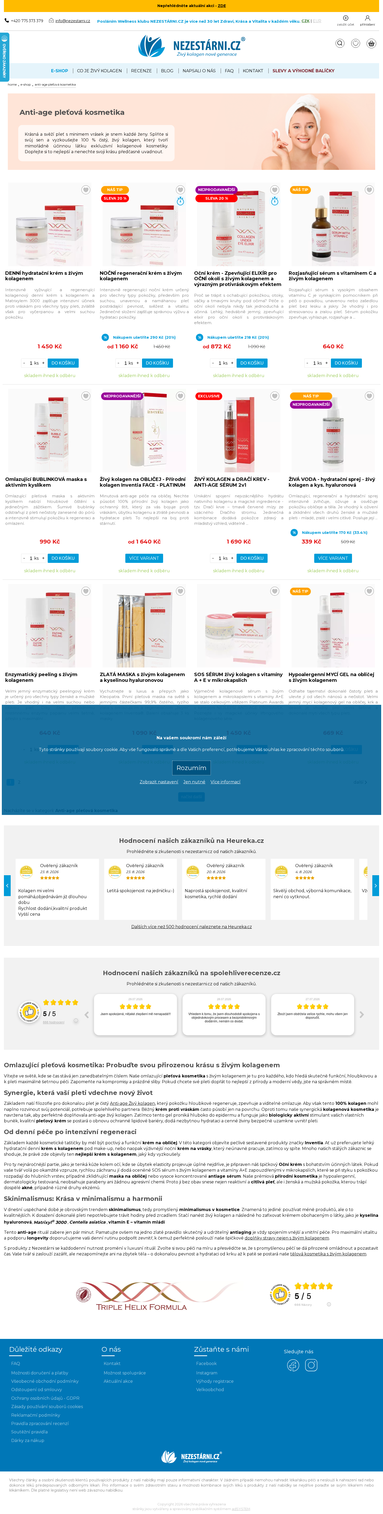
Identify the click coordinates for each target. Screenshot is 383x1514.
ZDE (222, 5)
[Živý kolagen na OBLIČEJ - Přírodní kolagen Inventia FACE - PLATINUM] (144, 470)
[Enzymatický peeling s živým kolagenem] (49, 666)
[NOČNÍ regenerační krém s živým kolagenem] (144, 264)
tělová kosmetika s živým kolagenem (328, 1253)
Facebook (206, 1363)
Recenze (141, 70)
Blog (167, 70)
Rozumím (191, 768)
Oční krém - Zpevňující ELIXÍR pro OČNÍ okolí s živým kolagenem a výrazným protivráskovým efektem (237, 278)
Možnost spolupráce (125, 1372)
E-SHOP (26, 84)
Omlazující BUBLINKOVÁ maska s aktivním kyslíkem (46, 482)
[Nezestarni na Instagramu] (311, 1370)
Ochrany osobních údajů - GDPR (45, 1398)
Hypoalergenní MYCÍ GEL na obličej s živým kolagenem (331, 677)
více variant (144, 558)
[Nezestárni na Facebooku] (293, 1370)
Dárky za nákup (27, 1440)
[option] (135, 1014)
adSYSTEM (241, 1509)
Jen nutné (194, 781)
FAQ (229, 70)
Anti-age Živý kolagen (132, 1103)
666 (53, 1022)
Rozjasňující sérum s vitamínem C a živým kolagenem (332, 276)
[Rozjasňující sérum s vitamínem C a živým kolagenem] (333, 264)
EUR (317, 21)
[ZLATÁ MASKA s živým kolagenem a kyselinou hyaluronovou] (144, 666)
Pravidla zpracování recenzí (40, 1423)
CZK (305, 21)
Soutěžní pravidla (29, 1431)
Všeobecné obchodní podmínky (45, 1381)
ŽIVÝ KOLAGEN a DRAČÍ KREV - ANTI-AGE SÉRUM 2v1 (231, 482)
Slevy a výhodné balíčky (304, 70)
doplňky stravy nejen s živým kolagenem (287, 1238)
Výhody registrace (215, 1381)
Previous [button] (86, 1014)
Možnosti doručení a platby (39, 1372)
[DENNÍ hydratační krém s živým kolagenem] (49, 264)
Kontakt (253, 70)
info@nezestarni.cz (72, 21)
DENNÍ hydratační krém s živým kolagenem (44, 276)
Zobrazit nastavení (159, 781)
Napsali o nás (199, 70)
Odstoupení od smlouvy (36, 1389)
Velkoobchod (210, 1389)
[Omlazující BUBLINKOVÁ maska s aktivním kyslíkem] (49, 470)
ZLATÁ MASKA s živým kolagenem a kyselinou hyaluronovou (142, 677)
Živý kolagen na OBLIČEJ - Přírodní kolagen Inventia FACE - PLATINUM (143, 482)
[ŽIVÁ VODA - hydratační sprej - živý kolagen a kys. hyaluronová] (333, 470)
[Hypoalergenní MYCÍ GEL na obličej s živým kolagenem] (333, 666)
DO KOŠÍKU (63, 363)
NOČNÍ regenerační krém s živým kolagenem (141, 276)
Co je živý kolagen (99, 70)
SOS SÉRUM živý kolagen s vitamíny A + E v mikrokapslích (238, 677)
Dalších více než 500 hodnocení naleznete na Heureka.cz (191, 926)
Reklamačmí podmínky (35, 1415)
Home (12, 84)
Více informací (225, 781)
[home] (192, 56)
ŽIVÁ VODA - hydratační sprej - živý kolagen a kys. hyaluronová (332, 482)
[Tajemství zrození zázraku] (159, 1312)
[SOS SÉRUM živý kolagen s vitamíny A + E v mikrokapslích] (238, 666)
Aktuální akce (118, 1381)
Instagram (206, 1372)
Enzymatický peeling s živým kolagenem (41, 677)
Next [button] (362, 1014)
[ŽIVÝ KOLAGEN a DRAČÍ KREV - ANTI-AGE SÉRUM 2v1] (238, 470)
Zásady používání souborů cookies (47, 1406)
